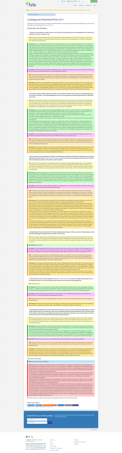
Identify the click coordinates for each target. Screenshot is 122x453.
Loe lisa (52, 406)
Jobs (51, 442)
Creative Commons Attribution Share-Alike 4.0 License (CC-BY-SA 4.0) (36, 446)
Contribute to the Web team (80, 442)
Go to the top (94, 429)
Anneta (94, 1)
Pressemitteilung (48, 25)
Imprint (51, 444)
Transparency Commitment (56, 448)
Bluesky (38, 405)
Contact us (52, 440)
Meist (75, 5)
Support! (75, 405)
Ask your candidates (33, 14)
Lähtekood (76, 440)
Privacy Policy (53, 446)
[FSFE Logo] (31, 4)
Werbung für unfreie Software (60, 278)
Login (64, 1)
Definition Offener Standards (52, 158)
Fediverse (31, 405)
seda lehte (66, 10)
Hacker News (46, 405)
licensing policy (41, 449)
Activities (81, 5)
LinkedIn (60, 405)
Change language (73, 1)
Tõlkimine (76, 444)
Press (94, 5)
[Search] (79, 1)
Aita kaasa (88, 5)
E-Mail (68, 405)
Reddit (53, 405)
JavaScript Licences (54, 450)
